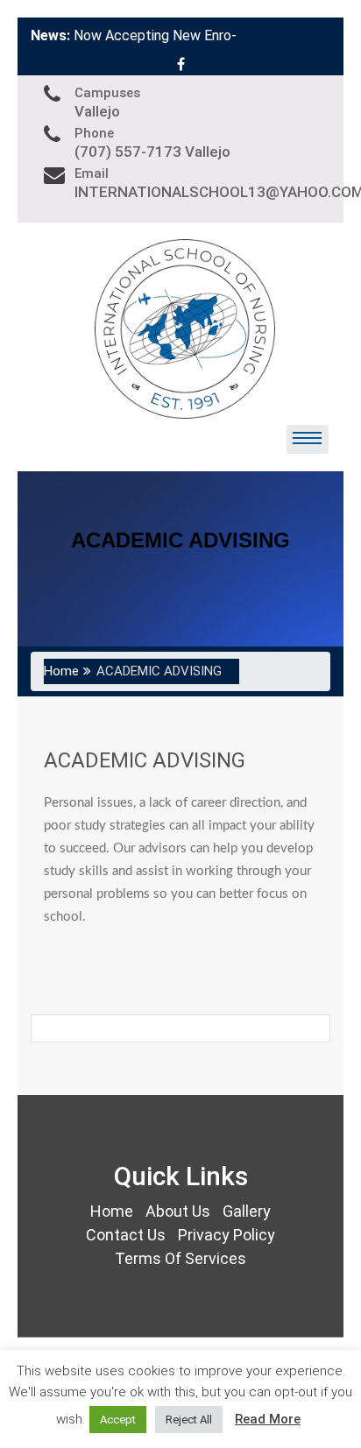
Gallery (247, 1211)
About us (177, 1211)
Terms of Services (180, 1258)
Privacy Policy (226, 1235)
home (111, 1211)
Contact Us (126, 1235)
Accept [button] (118, 1419)
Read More (268, 1419)
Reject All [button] (189, 1419)
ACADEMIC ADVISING (144, 760)
